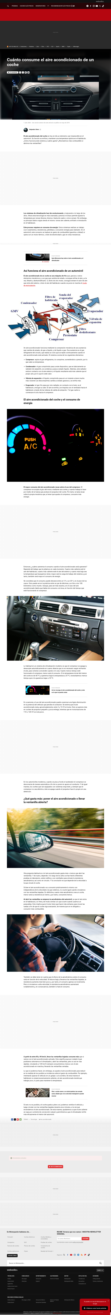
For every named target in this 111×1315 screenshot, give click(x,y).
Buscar (100, 1263)
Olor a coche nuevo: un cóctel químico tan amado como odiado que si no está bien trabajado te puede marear (68, 1094)
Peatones (31, 46)
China (42, 46)
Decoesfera (81, 1281)
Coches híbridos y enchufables (46, 1238)
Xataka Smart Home (12, 1286)
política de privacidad (78, 1242)
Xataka (9, 1278)
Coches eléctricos (29, 1237)
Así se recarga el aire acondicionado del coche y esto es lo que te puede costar (68, 691)
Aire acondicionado (45, 1119)
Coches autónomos (13, 1251)
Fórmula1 (10, 1237)
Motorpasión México (69, 1300)
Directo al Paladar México (54, 1300)
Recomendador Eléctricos (61, 6)
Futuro (26, 1251)
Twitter (100, 6)
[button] (35, 129)
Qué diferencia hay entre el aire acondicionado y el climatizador (67, 259)
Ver (56, 1166)
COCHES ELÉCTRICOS (26, 6)
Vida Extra (24, 1281)
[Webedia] (100, 1)
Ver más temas (12, 1255)
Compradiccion (82, 1283)
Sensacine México (40, 1300)
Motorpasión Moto (68, 1281)
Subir (99, 1270)
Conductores (23, 46)
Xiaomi (57, 46)
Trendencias (82, 1278)
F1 (48, 6)
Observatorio (40, 6)
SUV (52, 46)
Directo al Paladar (54, 1278)
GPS (48, 46)
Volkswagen (76, 46)
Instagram (94, 6)
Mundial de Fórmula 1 (47, 1251)
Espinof (38, 1281)
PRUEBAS (15, 6)
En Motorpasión (56, 256)
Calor (37, 46)
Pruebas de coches (46, 1242)
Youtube (97, 6)
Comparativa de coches (45, 1246)
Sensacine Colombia (41, 1302)
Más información (57, 1313)
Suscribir (85, 1238)
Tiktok (103, 6)
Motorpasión (67, 1278)
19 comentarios (13, 72)
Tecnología (34, 1119)
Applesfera (10, 1283)
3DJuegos (24, 1278)
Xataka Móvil (10, 1281)
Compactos (10, 1242)
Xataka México (11, 1300)
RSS (81, 1254)
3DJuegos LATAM (26, 1300)
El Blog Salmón (96, 1278)
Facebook (90, 6)
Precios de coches (29, 1246)
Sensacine (38, 1278)
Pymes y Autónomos (98, 1281)
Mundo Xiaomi (10, 1288)
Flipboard (26, 72)
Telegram (87, 6)
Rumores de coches (13, 1246)
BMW (63, 46)
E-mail (28, 72)
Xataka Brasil (10, 1302)
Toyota (68, 46)
